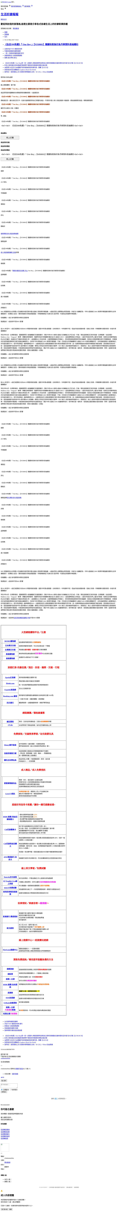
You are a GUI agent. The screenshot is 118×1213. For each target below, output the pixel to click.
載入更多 (3, 1080)
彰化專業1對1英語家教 (14, 497)
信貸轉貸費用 (5, 1129)
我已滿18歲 (4, 1209)
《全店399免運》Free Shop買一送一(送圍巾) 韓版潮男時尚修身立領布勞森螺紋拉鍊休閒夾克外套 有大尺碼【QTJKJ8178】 (43, 63)
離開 (10, 1209)
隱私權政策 (69, 1187)
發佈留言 (3, 1092)
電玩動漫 (16, 28)
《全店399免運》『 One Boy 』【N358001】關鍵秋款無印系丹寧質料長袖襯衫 (41, 44)
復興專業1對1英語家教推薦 (9, 233)
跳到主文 (4, 19)
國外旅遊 (15, 1074)
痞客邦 (17, 1068)
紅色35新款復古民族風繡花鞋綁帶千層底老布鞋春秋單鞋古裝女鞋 (25, 65)
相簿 (5, 32)
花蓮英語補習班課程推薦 (12, 51)
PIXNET (45, 1187)
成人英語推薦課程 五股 (8, 252)
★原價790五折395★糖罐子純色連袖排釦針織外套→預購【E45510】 (26, 67)
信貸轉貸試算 (5, 1132)
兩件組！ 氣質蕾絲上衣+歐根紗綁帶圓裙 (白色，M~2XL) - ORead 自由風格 (28, 72)
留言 (21, 1068)
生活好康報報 (9, 14)
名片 (5, 36)
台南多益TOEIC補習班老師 (13, 49)
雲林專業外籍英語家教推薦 (13, 1030)
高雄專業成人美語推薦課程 (13, 55)
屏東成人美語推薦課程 (11, 1026)
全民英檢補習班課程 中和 (22, 618)
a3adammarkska (5, 1058)
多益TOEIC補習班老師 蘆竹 (13, 1024)
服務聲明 (76, 1187)
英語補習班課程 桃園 (11, 1028)
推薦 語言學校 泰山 (10, 57)
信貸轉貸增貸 (5, 1136)
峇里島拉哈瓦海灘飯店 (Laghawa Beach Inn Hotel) (20, 69)
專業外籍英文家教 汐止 (20, 270)
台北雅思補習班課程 (11, 1021)
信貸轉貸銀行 (5, 1134)
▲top (2, 1077)
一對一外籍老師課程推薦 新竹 (14, 53)
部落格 (6, 34)
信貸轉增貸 (4, 1138)
